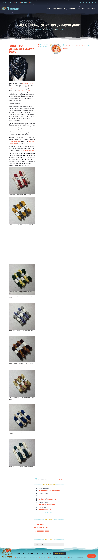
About (18, 553)
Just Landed (59, 29)
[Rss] (95, 2)
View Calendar (48, 513)
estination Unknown (28, 83)
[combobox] (45, 479)
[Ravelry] (80, 2)
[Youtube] (92, 2)
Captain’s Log (71, 8)
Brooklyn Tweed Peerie (26, 91)
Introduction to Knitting (44, 495)
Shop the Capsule (58, 8)
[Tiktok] (86, 2)
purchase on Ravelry (28, 150)
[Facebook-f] (89, 2)
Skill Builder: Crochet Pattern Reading (47, 500)
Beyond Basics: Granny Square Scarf (47, 504)
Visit (24, 553)
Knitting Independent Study (45, 509)
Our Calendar (91, 8)
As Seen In (30, 553)
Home (48, 8)
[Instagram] (83, 2)
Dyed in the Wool (15, 141)
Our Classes (81, 8)
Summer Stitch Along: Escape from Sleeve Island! (49, 490)
